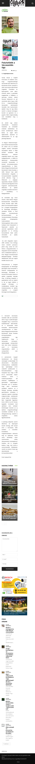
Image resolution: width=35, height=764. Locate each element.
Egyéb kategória (9, 477)
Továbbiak (5, 744)
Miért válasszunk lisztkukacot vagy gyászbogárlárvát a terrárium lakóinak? (9, 516)
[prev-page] (3, 524)
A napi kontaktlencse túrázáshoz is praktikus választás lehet (9, 497)
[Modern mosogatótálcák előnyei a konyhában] (3, 625)
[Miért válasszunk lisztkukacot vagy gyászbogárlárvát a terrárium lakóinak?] (3, 672)
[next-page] (5, 524)
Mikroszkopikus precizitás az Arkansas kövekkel (10, 730)
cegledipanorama (8, 73)
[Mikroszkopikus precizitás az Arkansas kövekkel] (3, 725)
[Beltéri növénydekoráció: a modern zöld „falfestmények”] (3, 699)
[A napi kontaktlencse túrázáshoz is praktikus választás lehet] (3, 646)
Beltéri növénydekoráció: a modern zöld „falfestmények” (10, 705)
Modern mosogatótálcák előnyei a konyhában (10, 481)
